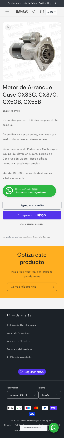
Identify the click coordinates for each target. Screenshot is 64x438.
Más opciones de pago (32, 224)
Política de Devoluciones (21, 325)
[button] (7, 12)
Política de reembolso (20, 357)
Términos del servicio (19, 349)
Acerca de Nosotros (18, 341)
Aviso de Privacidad (18, 333)
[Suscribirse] (53, 287)
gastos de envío (13, 237)
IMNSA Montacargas (29, 420)
